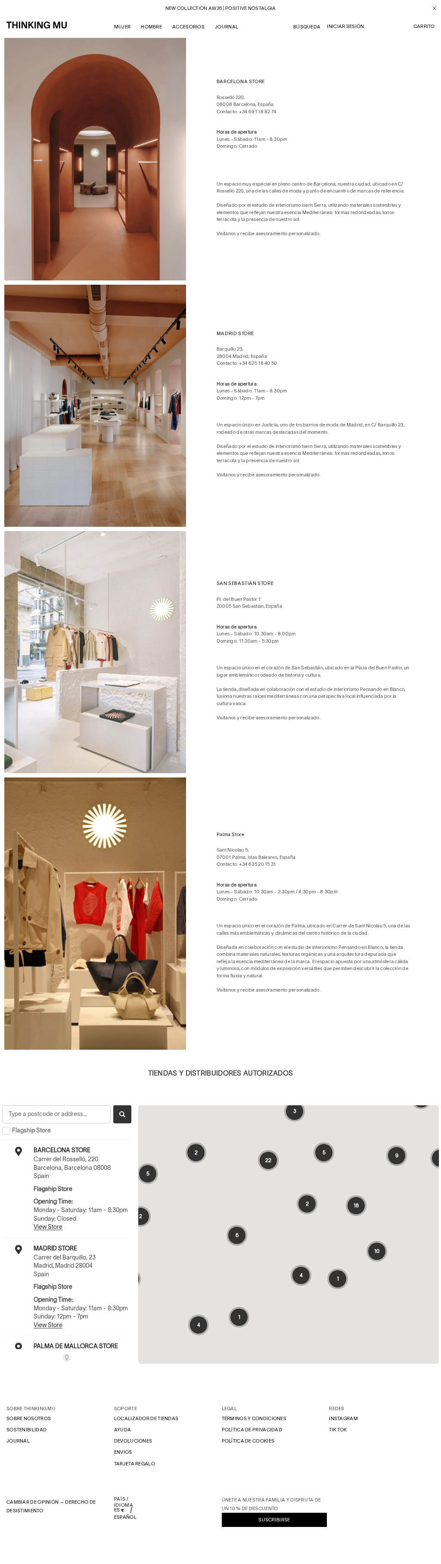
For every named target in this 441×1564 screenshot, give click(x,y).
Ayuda (122, 1429)
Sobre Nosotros (28, 1418)
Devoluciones (133, 1440)
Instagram (343, 1418)
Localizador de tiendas (146, 1418)
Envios (123, 1452)
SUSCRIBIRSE (274, 1519)
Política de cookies (248, 1440)
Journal (18, 1440)
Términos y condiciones (254, 1418)
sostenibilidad (26, 1429)
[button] (424, 26)
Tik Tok (338, 1429)
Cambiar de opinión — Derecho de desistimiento (51, 1506)
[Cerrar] (431, 8)
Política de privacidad (252, 1429)
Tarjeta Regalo (134, 1463)
